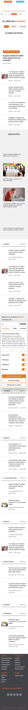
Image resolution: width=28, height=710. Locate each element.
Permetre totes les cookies (14, 376)
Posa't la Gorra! (12, 574)
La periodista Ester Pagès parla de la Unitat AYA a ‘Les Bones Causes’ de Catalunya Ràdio (17, 463)
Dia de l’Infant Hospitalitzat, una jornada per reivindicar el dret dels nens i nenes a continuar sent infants (17, 419)
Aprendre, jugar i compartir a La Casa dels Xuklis (12, 179)
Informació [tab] (23, 328)
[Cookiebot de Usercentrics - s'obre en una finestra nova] (19, 324)
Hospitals (11, 407)
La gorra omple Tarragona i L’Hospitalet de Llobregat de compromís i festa (17, 585)
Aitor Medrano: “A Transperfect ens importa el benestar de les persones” (17, 447)
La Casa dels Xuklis (9, 51)
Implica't (11, 453)
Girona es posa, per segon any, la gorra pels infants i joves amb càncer (17, 570)
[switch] (24, 360)
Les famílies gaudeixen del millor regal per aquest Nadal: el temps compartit (17, 638)
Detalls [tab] (15, 328)
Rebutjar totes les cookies (14, 385)
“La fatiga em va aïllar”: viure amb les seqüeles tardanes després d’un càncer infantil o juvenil (17, 74)
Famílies (11, 111)
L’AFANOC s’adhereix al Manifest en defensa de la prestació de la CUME (17, 119)
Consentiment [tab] (5, 328)
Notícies (16, 51)
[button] (26, 14)
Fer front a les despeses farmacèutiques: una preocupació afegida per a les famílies (17, 105)
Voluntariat (21, 507)
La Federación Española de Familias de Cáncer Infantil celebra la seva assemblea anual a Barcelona (17, 401)
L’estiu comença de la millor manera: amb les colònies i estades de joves (16, 90)
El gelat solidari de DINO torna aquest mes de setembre (13, 58)
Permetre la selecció (14, 380)
